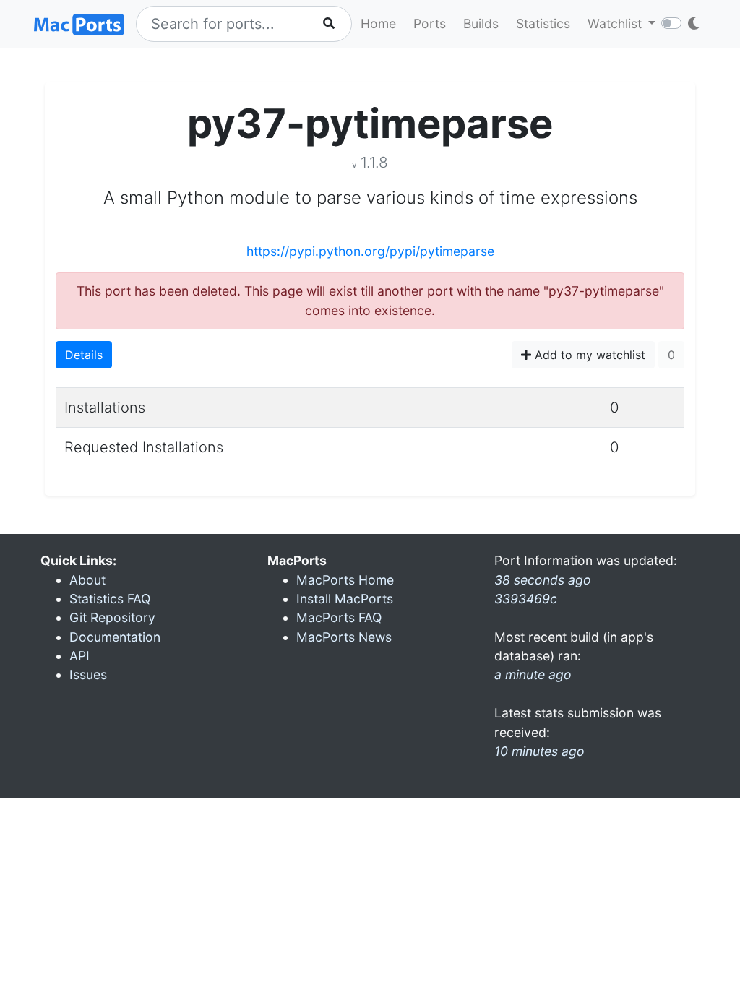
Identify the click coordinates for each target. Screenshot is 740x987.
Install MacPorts (344, 598)
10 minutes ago (539, 751)
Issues (88, 674)
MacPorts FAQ (339, 617)
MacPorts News (344, 637)
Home (378, 23)
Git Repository (112, 617)
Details (84, 355)
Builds (481, 23)
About (87, 579)
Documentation (114, 637)
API (79, 655)
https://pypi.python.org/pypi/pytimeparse (370, 251)
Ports (429, 23)
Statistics (543, 23)
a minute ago (533, 674)
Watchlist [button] (616, 23)
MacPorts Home (345, 579)
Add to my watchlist (588, 355)
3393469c (525, 598)
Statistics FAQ (109, 598)
